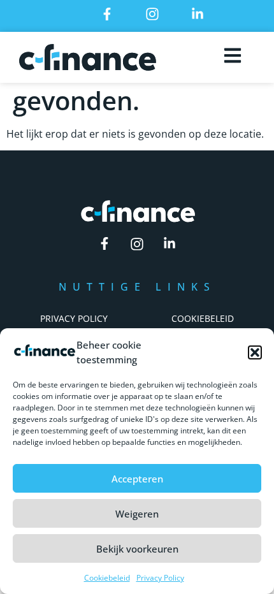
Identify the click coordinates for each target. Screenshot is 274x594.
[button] (255, 352)
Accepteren (137, 478)
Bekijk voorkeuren (137, 548)
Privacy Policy (160, 577)
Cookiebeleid (107, 577)
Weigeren (137, 513)
